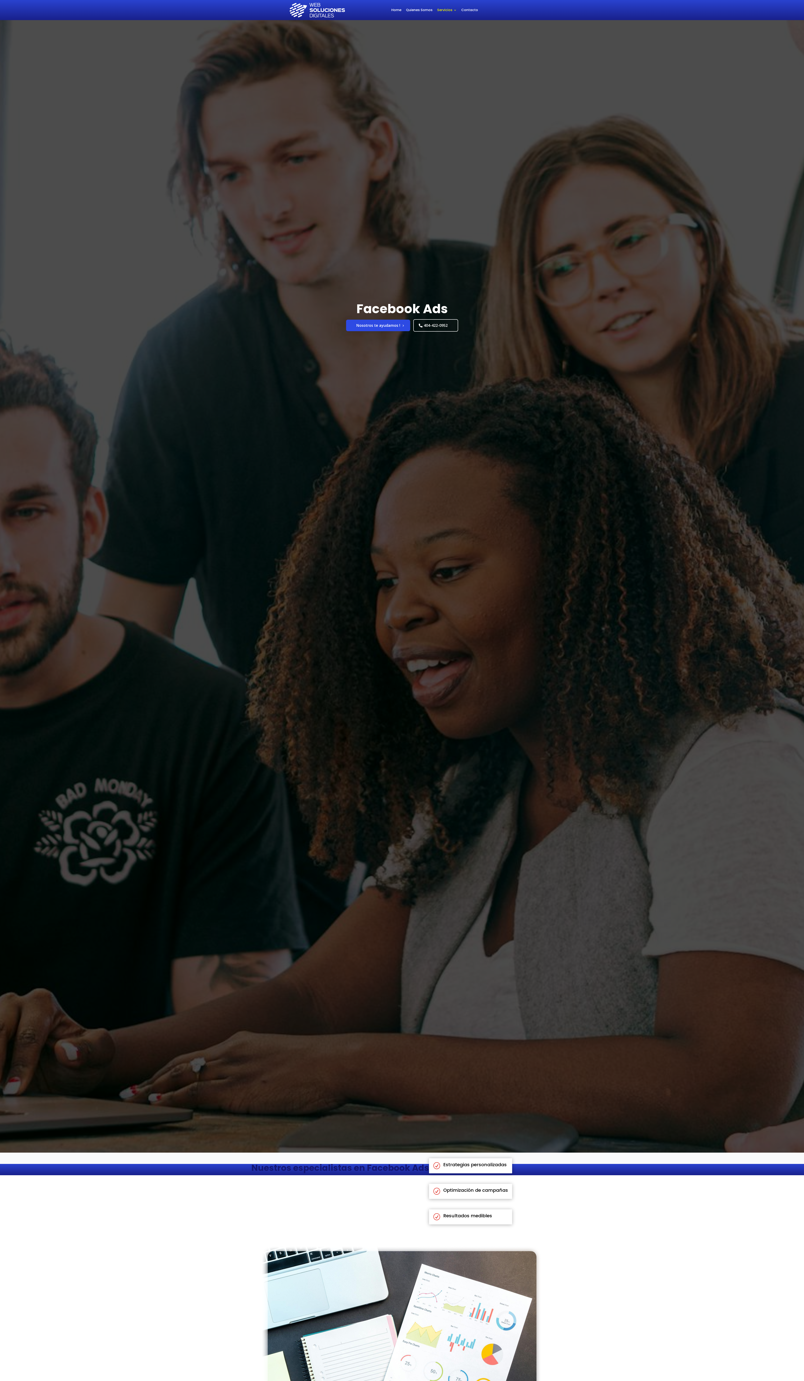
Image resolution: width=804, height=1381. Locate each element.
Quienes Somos (419, 10)
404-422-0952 (436, 325)
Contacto (469, 10)
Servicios (444, 10)
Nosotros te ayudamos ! (378, 325)
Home (396, 10)
